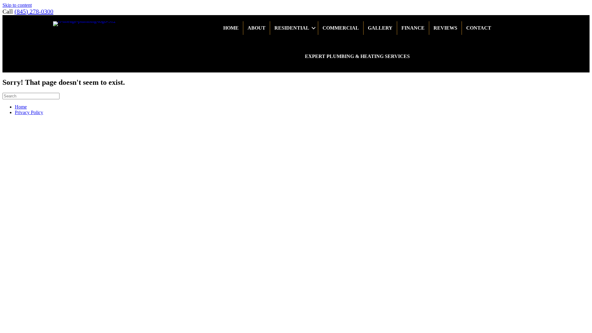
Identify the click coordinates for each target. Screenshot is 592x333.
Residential (291, 28)
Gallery (380, 28)
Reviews (445, 28)
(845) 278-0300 (33, 11)
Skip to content (17, 5)
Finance (413, 28)
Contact (478, 28)
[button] (313, 28)
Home (231, 28)
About (256, 28)
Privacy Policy (29, 112)
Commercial (341, 28)
